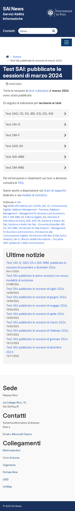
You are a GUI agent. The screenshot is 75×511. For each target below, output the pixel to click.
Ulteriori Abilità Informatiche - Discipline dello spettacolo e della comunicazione (33, 241)
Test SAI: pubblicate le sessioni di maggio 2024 (36, 305)
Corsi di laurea (11, 458)
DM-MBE (15, 217)
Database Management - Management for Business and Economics (34, 211)
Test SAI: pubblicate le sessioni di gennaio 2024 (37, 339)
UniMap (7, 486)
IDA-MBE (13, 228)
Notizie (17, 57)
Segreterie (9, 465)
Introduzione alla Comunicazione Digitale (27, 233)
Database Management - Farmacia (30, 209)
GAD (28, 221)
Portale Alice (10, 472)
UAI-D (16, 239)
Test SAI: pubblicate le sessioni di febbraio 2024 (37, 330)
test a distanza (38, 90)
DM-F (6, 217)
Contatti (9, 31)
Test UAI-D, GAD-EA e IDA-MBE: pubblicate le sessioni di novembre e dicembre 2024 (36, 265)
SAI (19, 202)
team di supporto (55, 190)
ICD (5, 228)
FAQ (20, 182)
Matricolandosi (11, 450)
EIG (44, 217)
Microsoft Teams (22, 434)
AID (44, 206)
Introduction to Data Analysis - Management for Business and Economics (34, 230)
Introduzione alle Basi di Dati (44, 235)
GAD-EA (36, 221)
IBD (63, 224)
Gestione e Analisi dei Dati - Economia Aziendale (34, 224)
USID (5, 479)
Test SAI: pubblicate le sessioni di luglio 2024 (35, 288)
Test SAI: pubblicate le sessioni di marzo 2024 (36, 322)
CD (48, 206)
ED (22, 217)
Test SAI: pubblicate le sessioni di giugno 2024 (36, 297)
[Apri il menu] (66, 42)
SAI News (13, 9)
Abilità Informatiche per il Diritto (24, 206)
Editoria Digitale (33, 217)
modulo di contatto (34, 195)
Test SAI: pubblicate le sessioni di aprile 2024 (35, 313)
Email (6, 434)
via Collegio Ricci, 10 (14, 402)
